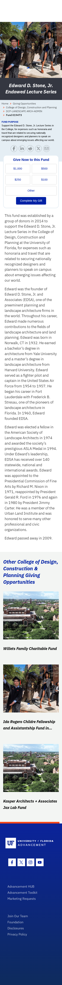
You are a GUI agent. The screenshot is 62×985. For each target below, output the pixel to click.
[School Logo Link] (29, 843)
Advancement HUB (20, 886)
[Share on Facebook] (15, 149)
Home (5, 103)
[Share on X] (39, 149)
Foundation (15, 922)
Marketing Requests (21, 898)
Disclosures (15, 928)
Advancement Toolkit (22, 892)
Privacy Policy (17, 934)
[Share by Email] (47, 149)
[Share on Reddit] (31, 149)
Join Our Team (17, 916)
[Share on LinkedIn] (23, 149)
